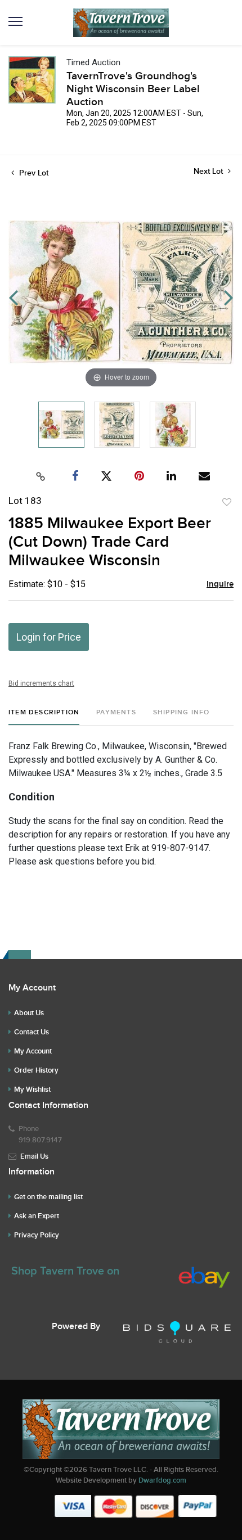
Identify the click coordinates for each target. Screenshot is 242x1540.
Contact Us (31, 1032)
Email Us (34, 1156)
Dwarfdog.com (162, 1480)
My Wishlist (32, 1089)
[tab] (43, 717)
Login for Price (48, 637)
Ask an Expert (36, 1216)
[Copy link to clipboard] (41, 476)
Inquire (220, 584)
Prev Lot (32, 173)
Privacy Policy (36, 1235)
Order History (36, 1070)
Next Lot (209, 171)
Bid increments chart (41, 683)
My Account (33, 1051)
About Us (29, 1012)
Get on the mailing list (48, 1196)
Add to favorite (227, 502)
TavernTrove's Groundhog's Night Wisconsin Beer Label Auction (133, 89)
